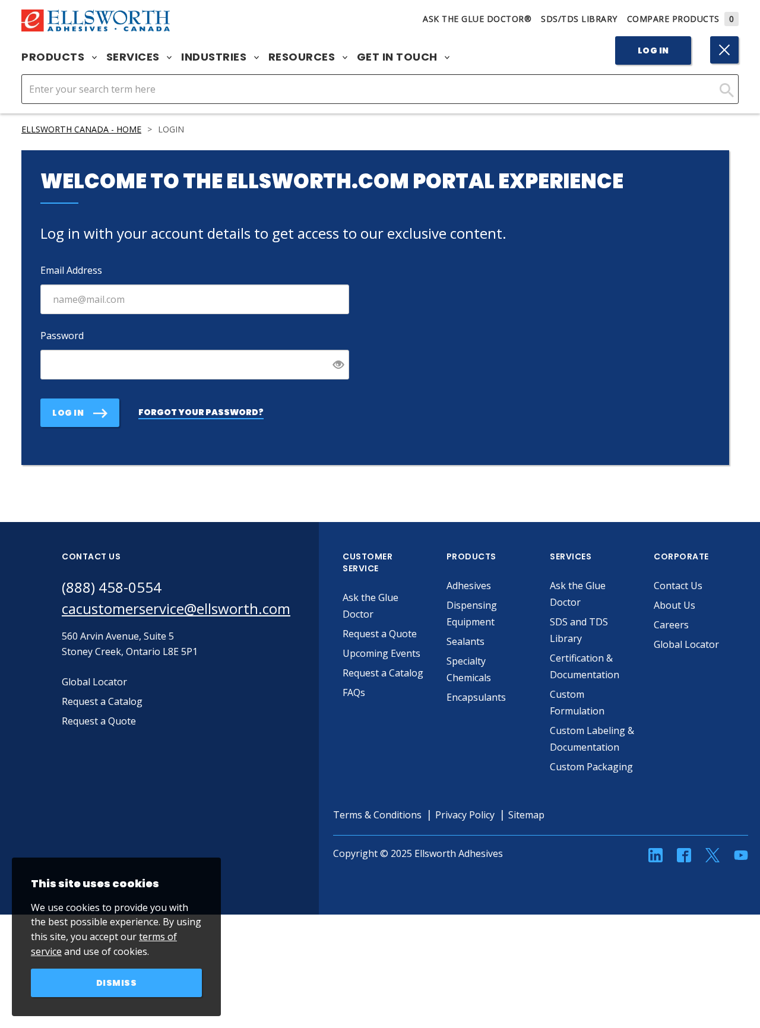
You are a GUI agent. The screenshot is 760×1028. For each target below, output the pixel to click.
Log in (68, 413)
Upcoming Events (381, 653)
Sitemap (526, 814)
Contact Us (678, 585)
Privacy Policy (465, 814)
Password (62, 335)
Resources (303, 57)
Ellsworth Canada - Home (81, 129)
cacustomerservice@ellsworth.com (176, 608)
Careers (671, 624)
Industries (215, 57)
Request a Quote (380, 633)
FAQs (354, 692)
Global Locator (686, 644)
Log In (653, 50)
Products (54, 57)
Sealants (465, 641)
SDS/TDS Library (579, 18)
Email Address (71, 270)
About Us (674, 605)
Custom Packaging (591, 766)
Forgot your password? (201, 412)
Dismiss (116, 983)
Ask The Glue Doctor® (477, 18)
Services (134, 57)
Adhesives (468, 585)
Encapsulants (476, 697)
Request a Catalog (383, 672)
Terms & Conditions (377, 814)
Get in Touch (399, 57)
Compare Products (680, 18)
